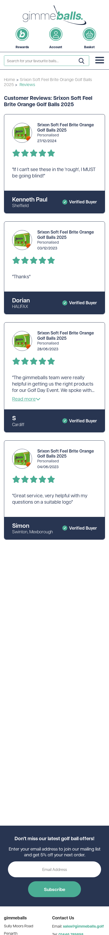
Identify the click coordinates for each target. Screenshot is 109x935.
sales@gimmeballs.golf (83, 926)
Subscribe (54, 889)
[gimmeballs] (54, 15)
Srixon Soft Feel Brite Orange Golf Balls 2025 (48, 82)
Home (9, 79)
